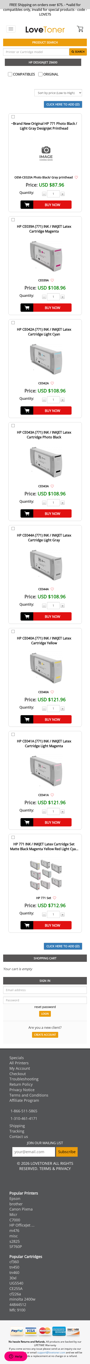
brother (16, 1203)
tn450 (14, 1267)
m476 (14, 1230)
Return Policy (21, 1084)
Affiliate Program (24, 1100)
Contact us (18, 1136)
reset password (45, 1007)
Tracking (16, 1131)
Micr (13, 1214)
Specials (16, 1057)
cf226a (15, 1293)
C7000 (14, 1219)
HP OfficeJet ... (22, 1225)
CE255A (15, 1288)
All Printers (19, 1062)
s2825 (14, 1241)
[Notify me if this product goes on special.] (76, 177)
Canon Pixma (21, 1209)
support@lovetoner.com (51, 1352)
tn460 (14, 1272)
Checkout (17, 1073)
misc (13, 1235)
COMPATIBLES (23, 74)
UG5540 (16, 1283)
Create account (45, 1034)
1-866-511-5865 (23, 1110)
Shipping (17, 1125)
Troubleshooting (24, 1078)
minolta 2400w (22, 1299)
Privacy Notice (22, 1089)
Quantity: (26, 192)
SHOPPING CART (45, 958)
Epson (14, 1198)
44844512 (17, 1304)
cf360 (14, 1261)
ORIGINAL (50, 74)
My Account (19, 1068)
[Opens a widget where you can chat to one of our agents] (15, 1357)
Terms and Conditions (28, 1095)
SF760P (15, 1246)
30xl (13, 1277)
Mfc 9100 (17, 1309)
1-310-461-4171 (23, 1118)
